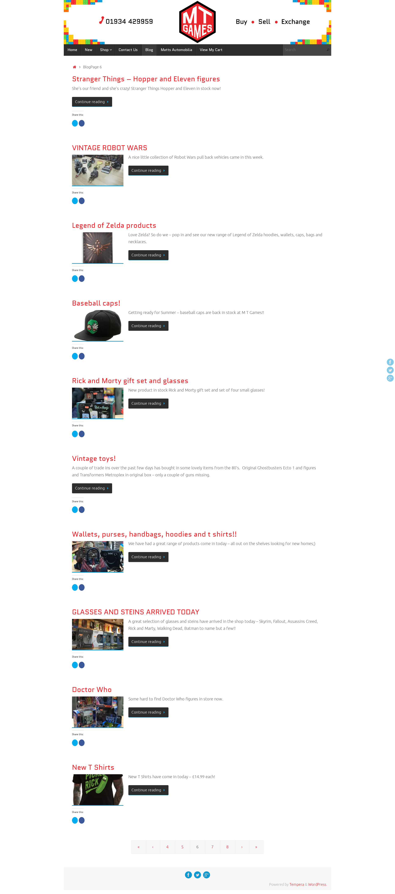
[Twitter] (390, 370)
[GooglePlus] (390, 378)
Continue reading (90, 102)
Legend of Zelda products (114, 225)
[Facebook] (390, 362)
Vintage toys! (94, 458)
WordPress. (317, 884)
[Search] (328, 50)
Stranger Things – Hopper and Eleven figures (146, 79)
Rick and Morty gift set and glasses (130, 381)
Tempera (296, 884)
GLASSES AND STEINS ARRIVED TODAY (135, 612)
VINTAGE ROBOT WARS (109, 148)
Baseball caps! (96, 303)
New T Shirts (93, 767)
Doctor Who (92, 689)
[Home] (74, 67)
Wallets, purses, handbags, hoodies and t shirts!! (154, 534)
